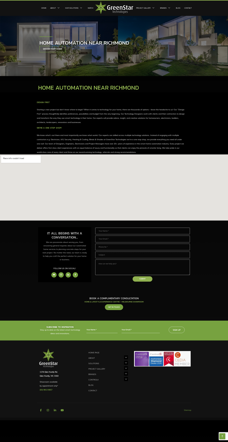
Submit (142, 278)
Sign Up (176, 329)
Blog (178, 8)
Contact (188, 8)
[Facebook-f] (40, 410)
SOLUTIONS (93, 363)
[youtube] (54, 275)
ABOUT (53, 8)
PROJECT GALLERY (143, 8)
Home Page (93, 353)
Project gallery (96, 369)
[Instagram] (61, 275)
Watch (90, 8)
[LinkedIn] (68, 275)
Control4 (93, 380)
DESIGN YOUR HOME (52, 49)
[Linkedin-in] (55, 410)
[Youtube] (62, 410)
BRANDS (92, 374)
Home (43, 8)
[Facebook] (75, 275)
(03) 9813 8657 (46, 390)
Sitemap (187, 410)
